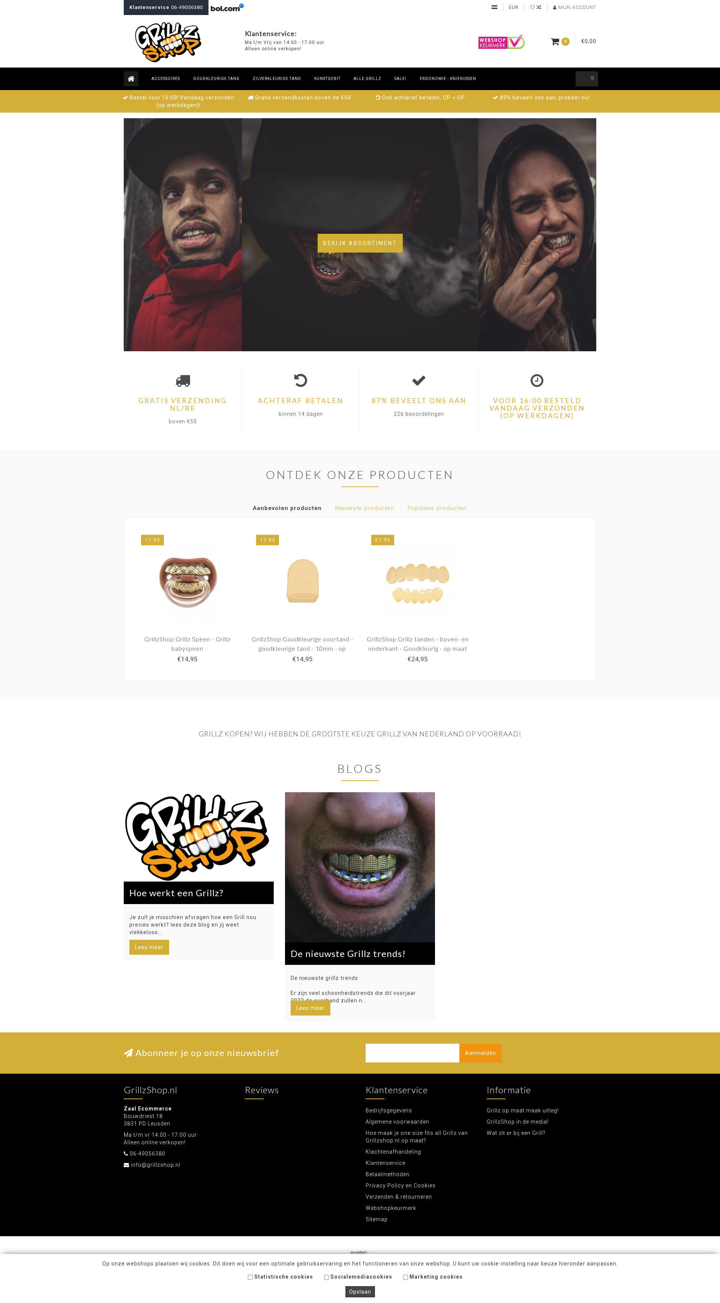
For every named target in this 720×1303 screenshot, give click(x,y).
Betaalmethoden (388, 1174)
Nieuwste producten (364, 508)
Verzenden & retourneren (399, 1197)
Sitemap (377, 1219)
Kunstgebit (327, 79)
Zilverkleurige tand (277, 79)
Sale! (400, 79)
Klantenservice (385, 1163)
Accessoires (166, 79)
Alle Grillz (367, 79)
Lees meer (149, 947)
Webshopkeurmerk (391, 1208)
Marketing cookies (435, 1277)
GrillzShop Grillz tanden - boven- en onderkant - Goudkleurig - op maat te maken (418, 648)
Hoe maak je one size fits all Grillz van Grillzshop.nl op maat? (417, 1137)
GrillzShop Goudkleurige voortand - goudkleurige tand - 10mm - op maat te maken (302, 648)
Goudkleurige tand (216, 79)
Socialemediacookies (360, 1277)
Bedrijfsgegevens (389, 1110)
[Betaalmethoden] (360, 1253)
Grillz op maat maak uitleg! (523, 1110)
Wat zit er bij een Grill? (516, 1133)
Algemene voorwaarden (397, 1122)
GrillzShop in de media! (518, 1122)
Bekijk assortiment (360, 243)
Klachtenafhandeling (393, 1152)
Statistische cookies (283, 1277)
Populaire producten (437, 508)
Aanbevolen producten (287, 508)
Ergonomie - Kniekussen (448, 79)
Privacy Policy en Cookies (401, 1186)
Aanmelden (480, 1053)
